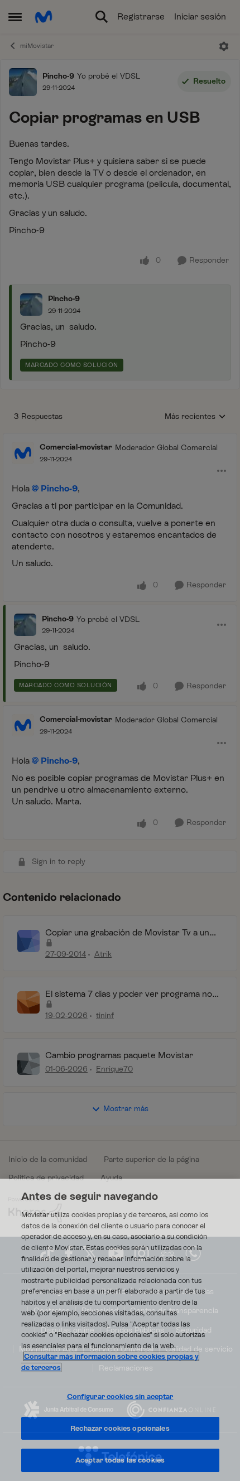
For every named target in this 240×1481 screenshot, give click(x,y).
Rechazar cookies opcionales (120, 1428)
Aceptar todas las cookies (120, 1460)
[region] (120, 1330)
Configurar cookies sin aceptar (120, 1396)
